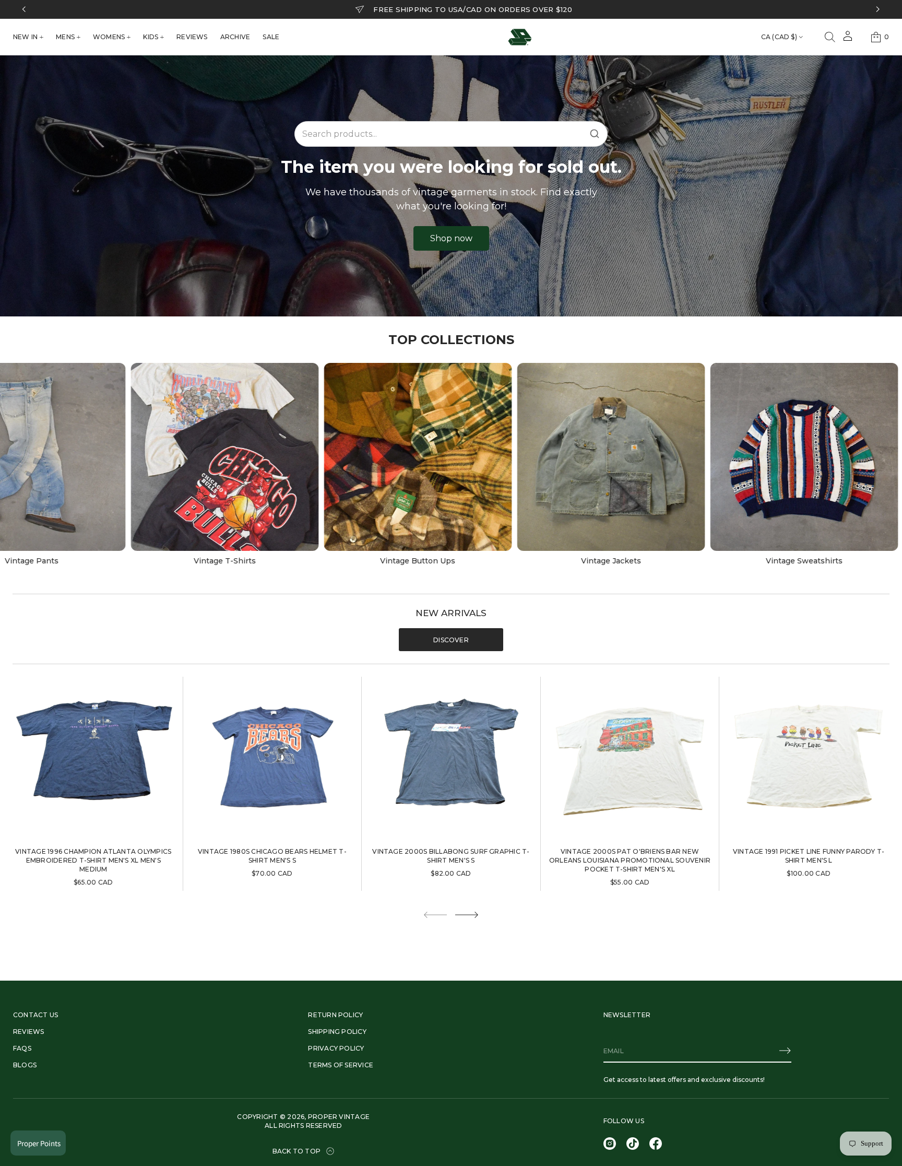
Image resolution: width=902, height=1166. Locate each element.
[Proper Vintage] (519, 37)
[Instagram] (609, 1143)
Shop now (451, 238)
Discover (451, 640)
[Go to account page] (847, 39)
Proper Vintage (339, 1117)
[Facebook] (655, 1143)
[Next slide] (466, 914)
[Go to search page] (829, 37)
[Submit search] (594, 133)
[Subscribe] (785, 1050)
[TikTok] (632, 1143)
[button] (829, 37)
